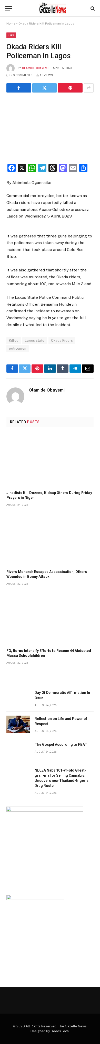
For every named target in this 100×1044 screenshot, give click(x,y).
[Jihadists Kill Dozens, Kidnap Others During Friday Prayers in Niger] (50, 460)
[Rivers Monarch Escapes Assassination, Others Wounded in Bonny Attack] (50, 539)
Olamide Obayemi (35, 68)
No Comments (22, 75)
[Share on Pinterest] (70, 88)
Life (11, 35)
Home (10, 23)
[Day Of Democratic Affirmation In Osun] (18, 698)
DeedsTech (60, 1031)
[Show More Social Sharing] (89, 88)
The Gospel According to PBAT (61, 744)
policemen (17, 348)
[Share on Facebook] (18, 88)
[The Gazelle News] (52, 8)
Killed (13, 340)
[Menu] (8, 8)
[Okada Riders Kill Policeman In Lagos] (50, 127)
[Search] (92, 8)
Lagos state (34, 340)
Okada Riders (62, 340)
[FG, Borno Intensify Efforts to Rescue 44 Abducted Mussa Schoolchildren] (50, 618)
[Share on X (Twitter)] (44, 88)
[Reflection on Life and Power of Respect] (18, 724)
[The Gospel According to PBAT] (18, 750)
